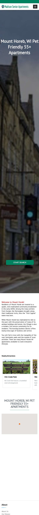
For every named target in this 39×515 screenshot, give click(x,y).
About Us (5, 511)
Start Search (19, 262)
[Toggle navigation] (35, 7)
